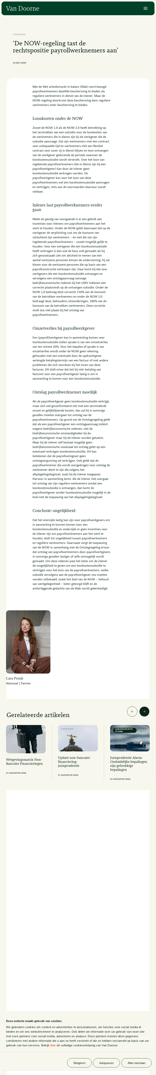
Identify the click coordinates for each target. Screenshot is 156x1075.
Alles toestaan (136, 1062)
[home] (22, 8)
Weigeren (79, 1062)
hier (53, 1045)
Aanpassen (106, 1062)
